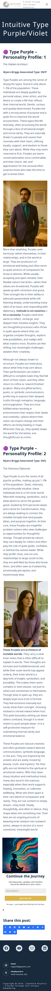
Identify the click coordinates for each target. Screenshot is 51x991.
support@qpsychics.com (21, 966)
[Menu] (47, 4)
